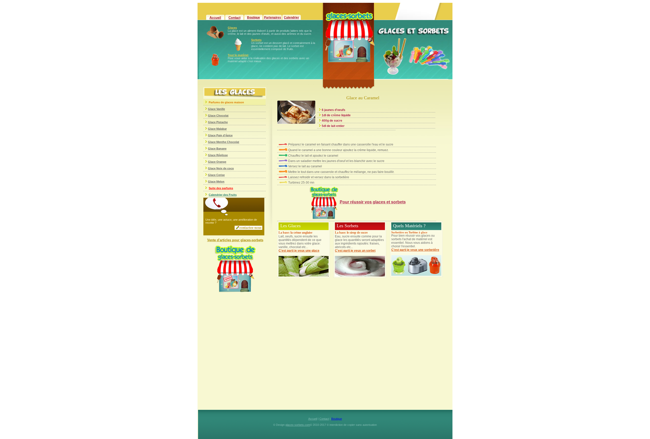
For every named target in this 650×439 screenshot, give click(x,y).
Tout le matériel (238, 55)
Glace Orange (217, 161)
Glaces (232, 27)
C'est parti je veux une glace (299, 250)
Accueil (215, 18)
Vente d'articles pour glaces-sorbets (235, 240)
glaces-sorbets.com (297, 424)
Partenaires (272, 17)
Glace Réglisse (218, 155)
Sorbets (256, 39)
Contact (234, 18)
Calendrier (291, 17)
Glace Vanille (216, 108)
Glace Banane (217, 148)
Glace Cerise (216, 174)
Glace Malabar (217, 128)
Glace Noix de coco (221, 168)
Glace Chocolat (218, 115)
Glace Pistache (218, 122)
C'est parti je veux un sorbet (355, 250)
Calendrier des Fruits (223, 194)
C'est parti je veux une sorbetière (415, 250)
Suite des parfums (221, 188)
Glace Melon (216, 181)
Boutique (253, 17)
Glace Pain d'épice (220, 135)
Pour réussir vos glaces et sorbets (373, 202)
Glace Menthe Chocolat (223, 141)
